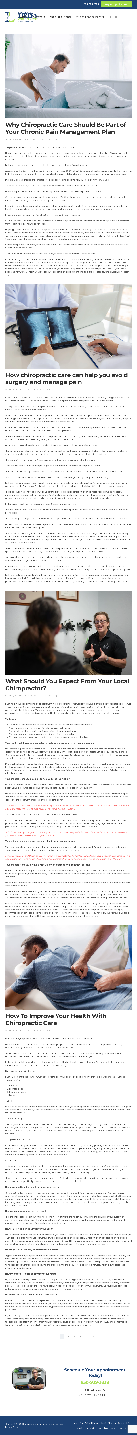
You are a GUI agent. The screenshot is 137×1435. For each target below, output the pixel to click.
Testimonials (77, 1428)
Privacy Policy (11, 1427)
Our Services (91, 1428)
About (103, 1423)
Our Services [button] (38, 16)
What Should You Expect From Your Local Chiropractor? (67, 685)
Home (75, 1423)
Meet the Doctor (116, 1423)
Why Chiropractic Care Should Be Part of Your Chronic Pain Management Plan (65, 128)
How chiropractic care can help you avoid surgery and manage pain (66, 378)
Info (128, 1423)
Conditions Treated (108, 1428)
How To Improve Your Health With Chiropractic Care (55, 1019)
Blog (55, 139)
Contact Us (126, 1428)
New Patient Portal (89, 1423)
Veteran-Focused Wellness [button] (90, 16)
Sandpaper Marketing (34, 1424)
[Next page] (93, 1336)
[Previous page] (44, 1336)
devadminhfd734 (22, 139)
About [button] (23, 16)
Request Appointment (116, 4)
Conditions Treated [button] (60, 16)
